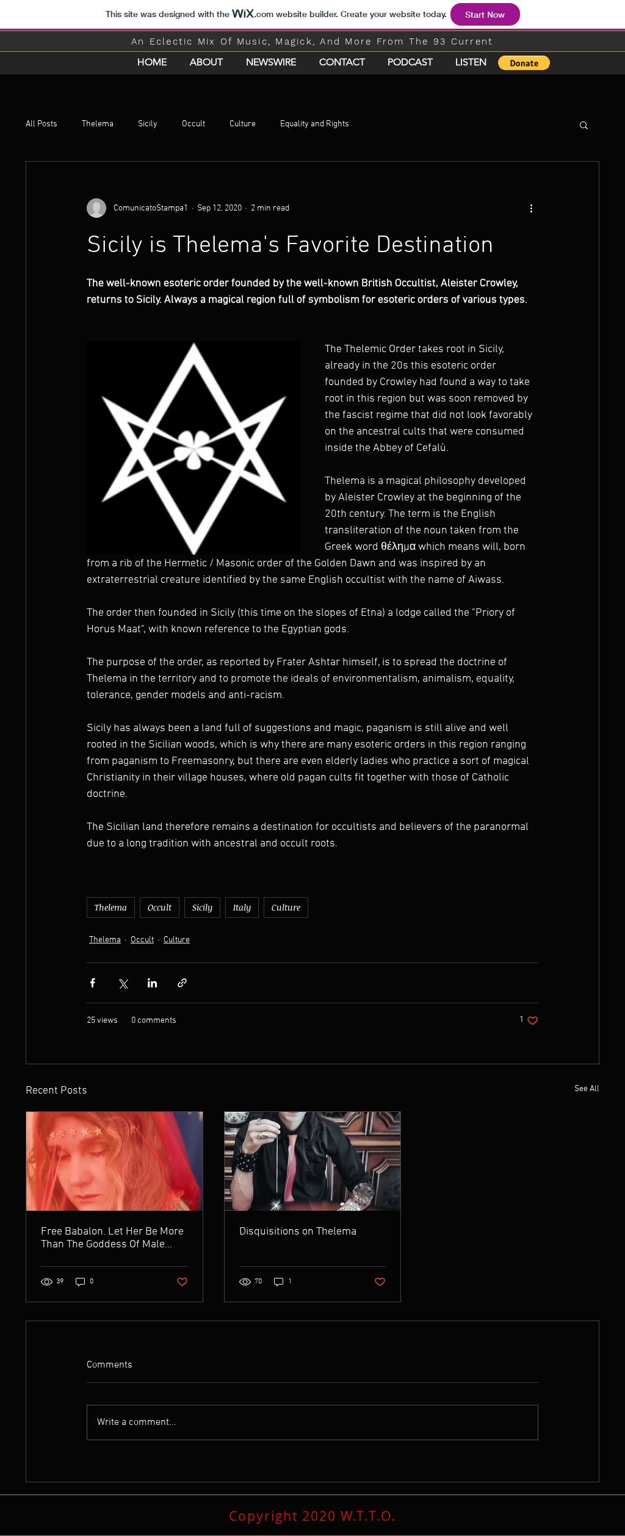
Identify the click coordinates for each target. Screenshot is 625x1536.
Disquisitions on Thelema (297, 1231)
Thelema (98, 124)
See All (586, 1089)
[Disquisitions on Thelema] (313, 1161)
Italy (242, 907)
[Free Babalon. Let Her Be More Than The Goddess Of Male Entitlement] (114, 1161)
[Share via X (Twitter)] (122, 983)
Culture (242, 124)
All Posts (41, 124)
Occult (193, 124)
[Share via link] (182, 983)
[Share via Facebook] (92, 983)
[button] (524, 63)
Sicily (147, 124)
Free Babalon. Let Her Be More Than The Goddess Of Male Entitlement (112, 1238)
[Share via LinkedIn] (152, 983)
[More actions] (531, 208)
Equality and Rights (314, 124)
